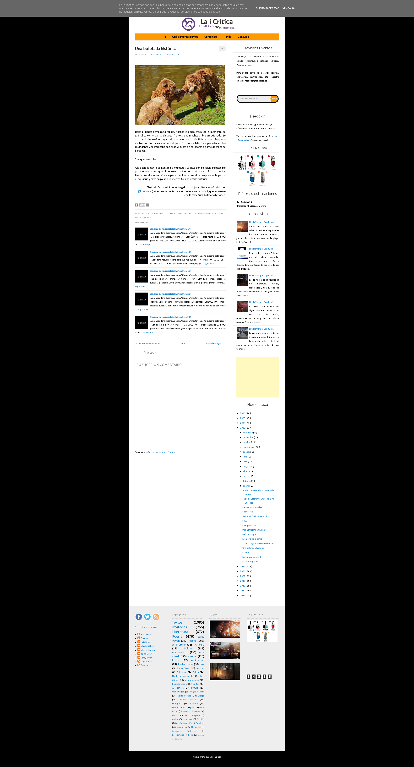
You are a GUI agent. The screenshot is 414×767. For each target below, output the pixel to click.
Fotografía (177, 703)
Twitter (148, 217)
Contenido (210, 36)
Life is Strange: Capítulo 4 (261, 222)
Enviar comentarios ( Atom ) (161, 452)
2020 (243, 576)
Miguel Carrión (148, 650)
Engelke (144, 638)
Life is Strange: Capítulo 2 (261, 302)
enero (246, 486)
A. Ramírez (178, 688)
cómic (186, 711)
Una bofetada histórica (155, 49)
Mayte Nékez (147, 646)
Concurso (243, 36)
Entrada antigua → (215, 343)
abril (245, 471)
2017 (243, 591)
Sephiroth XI (146, 662)
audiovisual (197, 660)
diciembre (248, 433)
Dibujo (201, 696)
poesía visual (181, 727)
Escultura (200, 723)
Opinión (200, 719)
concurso (200, 668)
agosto (246, 452)
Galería (196, 672)
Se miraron (247, 512)
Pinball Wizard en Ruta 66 (254, 530)
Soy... (244, 521)
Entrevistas (182, 672)
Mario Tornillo (188, 700)
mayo (246, 466)
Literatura (171, 213)
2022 (243, 566)
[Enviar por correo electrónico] (136, 205)
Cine (202, 664)
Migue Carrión (197, 692)
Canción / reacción (183, 723)
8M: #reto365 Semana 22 (254, 516)
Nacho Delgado (192, 715)
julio (245, 457)
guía (192, 707)
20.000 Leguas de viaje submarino (258, 543)
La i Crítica (145, 642)
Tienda (227, 36)
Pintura (194, 688)
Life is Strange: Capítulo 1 (261, 329)
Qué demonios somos (185, 36)
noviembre (248, 437)
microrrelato (185, 213)
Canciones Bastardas (184, 731)
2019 (243, 581)
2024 (243, 423)
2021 (243, 571)
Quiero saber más (267, 8)
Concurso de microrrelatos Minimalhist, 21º (170, 317)
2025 (243, 418)
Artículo (199, 644)
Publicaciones (178, 684)
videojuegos (178, 692)
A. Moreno (159, 213)
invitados (179, 627)
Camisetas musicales (252, 507)
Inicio (183, 343)
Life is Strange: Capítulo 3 (261, 275)
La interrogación (250, 561)
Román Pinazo (183, 668)
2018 (243, 586)
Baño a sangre (249, 534)
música (192, 656)
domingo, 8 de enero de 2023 (165, 54)
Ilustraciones (185, 664)
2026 (243, 413)
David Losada (184, 696)
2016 (243, 595)
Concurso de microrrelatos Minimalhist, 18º (170, 271)
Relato (221, 213)
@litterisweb (145, 191)
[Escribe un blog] (140, 205)
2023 (243, 428)
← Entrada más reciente (148, 343)
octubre (247, 442)
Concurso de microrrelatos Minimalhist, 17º (170, 229)
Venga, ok (289, 8)
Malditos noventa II (251, 557)
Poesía (177, 637)
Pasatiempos (178, 735)
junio (245, 462)
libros (175, 660)
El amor (246, 552)
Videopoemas (192, 680)
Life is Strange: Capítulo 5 (261, 249)
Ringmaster (146, 654)
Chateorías (196, 727)
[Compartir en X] (143, 205)
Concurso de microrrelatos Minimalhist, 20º (170, 294)
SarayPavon (146, 658)
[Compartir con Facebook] (147, 205)
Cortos (175, 715)
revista (175, 719)
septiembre (249, 447)
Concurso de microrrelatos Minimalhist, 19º (170, 252)
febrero (247, 481)
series (197, 711)
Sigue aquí (145, 245)
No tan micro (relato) (205, 213)
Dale (274, 99)
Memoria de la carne (252, 539)
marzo (246, 476)
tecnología (187, 719)
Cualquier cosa (249, 525)
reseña (192, 640)
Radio (190, 735)
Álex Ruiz (145, 665)
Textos (139, 217)
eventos (194, 703)
